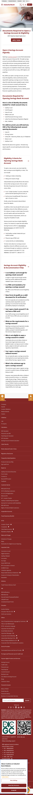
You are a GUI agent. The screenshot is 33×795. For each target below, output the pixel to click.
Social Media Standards (7, 631)
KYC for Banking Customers (8, 491)
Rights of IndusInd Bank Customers (10, 508)
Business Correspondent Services (9, 696)
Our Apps (3, 561)
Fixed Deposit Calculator (7, 436)
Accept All (13, 790)
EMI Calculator (5, 431)
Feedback (3, 481)
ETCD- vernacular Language (8, 626)
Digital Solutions (5, 553)
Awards (3, 407)
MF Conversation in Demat (8, 565)
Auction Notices (5, 609)
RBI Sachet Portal (5, 489)
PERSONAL (4, 1)
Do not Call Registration (7, 493)
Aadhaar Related (5, 556)
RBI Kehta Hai (4, 595)
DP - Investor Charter (6, 498)
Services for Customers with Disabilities (11, 503)
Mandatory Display (6, 532)
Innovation (4, 558)
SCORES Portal (5, 568)
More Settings (13, 780)
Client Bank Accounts (6, 529)
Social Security (5, 691)
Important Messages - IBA (7, 633)
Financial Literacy (5, 694)
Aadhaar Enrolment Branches (8, 472)
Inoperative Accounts (6, 511)
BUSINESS (28, 1)
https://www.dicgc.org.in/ (8, 741)
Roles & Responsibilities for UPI (9, 640)
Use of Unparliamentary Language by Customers (13, 621)
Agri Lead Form (5, 464)
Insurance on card (5, 551)
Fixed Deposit (4, 669)
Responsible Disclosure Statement (10, 573)
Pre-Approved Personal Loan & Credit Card (12, 654)
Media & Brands (5, 411)
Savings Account (5, 662)
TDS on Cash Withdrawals (7, 624)
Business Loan (4, 674)
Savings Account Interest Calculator (10, 441)
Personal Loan (5, 667)
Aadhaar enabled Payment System (10, 501)
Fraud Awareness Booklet (7, 516)
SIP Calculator (4, 438)
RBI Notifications (5, 592)
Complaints (4, 527)
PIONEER (19, 1)
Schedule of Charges (6, 539)
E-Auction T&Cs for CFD (7, 612)
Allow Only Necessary (13, 785)
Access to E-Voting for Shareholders (10, 575)
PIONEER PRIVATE (12, 1)
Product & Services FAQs (7, 462)
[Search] (23, 4)
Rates (2, 541)
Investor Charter (5, 524)
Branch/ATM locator (6, 479)
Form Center (4, 474)
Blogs (2, 679)
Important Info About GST (7, 629)
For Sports (4, 424)
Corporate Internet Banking (8, 636)
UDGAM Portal (4, 599)
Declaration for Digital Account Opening (11, 544)
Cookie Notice (5, 777)
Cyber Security (5, 444)
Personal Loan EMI (6, 433)
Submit (27, 700)
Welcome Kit (4, 496)
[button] (30, 397)
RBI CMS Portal (5, 505)
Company (3, 404)
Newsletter (4, 577)
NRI (24, 1)
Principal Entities (6, 759)
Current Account (5, 672)
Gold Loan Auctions (6, 614)
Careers (3, 414)
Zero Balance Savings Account (8, 677)
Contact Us (4, 476)
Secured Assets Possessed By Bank (10, 597)
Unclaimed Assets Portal (7, 602)
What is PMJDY (5, 689)
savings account (12, 57)
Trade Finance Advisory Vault (8, 585)
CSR (2, 421)
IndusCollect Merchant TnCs (8, 638)
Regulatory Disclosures (7, 453)
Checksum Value (5, 681)
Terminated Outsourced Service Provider (11, 650)
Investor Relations (5, 409)
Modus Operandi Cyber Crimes (8, 449)
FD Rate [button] (2, 398)
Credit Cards (4, 665)
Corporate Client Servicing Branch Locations (12, 643)
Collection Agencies (6, 570)
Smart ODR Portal (5, 563)
